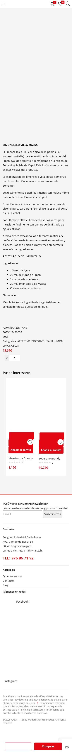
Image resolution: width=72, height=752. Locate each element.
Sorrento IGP (27, 161)
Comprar (48, 746)
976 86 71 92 (22, 558)
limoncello (35, 220)
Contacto (8, 580)
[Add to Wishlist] (7, 358)
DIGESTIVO (37, 341)
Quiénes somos (12, 576)
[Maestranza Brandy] (20, 405)
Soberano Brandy (49, 458)
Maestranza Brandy (20, 458)
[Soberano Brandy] (51, 405)
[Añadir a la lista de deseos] (67, 746)
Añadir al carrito (19, 746)
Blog (5, 585)
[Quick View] (20, 442)
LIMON (59, 341)
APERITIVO (23, 341)
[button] (20, 449)
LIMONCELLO (11, 345)
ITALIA (49, 341)
